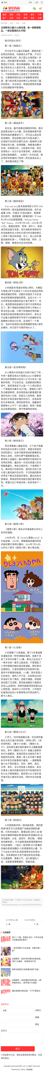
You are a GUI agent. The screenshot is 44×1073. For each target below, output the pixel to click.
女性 (11, 18)
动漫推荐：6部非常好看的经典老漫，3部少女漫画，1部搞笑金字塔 (27, 960)
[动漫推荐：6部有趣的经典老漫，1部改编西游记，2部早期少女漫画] (6, 983)
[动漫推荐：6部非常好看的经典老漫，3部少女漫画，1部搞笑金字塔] (6, 961)
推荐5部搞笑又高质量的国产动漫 (25, 969)
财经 (11, 15)
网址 (37, 1024)
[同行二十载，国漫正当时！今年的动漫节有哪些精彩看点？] (6, 940)
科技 (18, 15)
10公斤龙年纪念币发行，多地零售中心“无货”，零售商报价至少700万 (31, 920)
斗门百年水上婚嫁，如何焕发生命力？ (13, 920)
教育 (25, 18)
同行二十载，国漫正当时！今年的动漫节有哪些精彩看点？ (27, 938)
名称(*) (38, 1010)
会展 (39, 18)
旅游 (32, 18)
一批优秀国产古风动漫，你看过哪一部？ (26, 949)
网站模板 (29, 1069)
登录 (30, 2)
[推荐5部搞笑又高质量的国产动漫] (6, 972)
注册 (36, 2)
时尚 (18, 18)
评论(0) (16, 35)
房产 (4, 18)
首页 (11, 23)
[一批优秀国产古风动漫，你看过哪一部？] (6, 951)
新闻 (4, 15)
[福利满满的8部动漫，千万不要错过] (6, 993)
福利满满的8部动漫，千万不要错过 (26, 991)
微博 (41, 8)
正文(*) (4, 1031)
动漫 (23, 23)
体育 (25, 15)
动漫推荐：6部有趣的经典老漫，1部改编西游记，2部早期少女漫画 (26, 981)
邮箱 (37, 1017)
